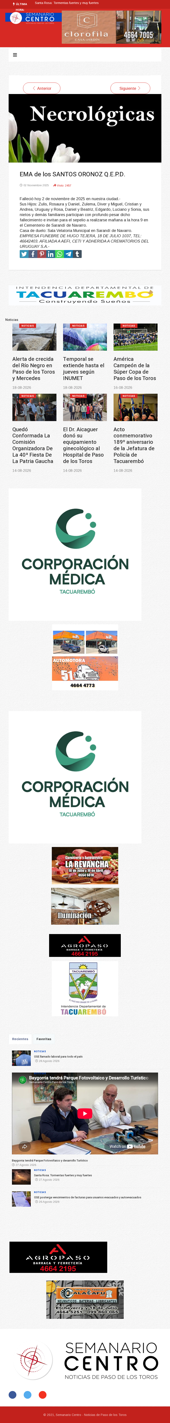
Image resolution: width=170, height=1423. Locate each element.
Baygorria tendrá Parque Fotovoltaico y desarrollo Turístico (83, 371)
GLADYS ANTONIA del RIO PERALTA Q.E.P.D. (67, 2)
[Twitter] (28, 1395)
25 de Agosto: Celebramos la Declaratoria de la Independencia (135, 445)
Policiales (80, 402)
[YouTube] (43, 1395)
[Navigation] (15, 55)
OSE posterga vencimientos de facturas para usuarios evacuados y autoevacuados (32, 451)
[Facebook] (13, 1395)
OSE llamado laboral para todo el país (33, 365)
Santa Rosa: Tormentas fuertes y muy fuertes (130, 368)
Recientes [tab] (20, 1039)
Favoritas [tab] (44, 1039)
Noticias (27, 326)
